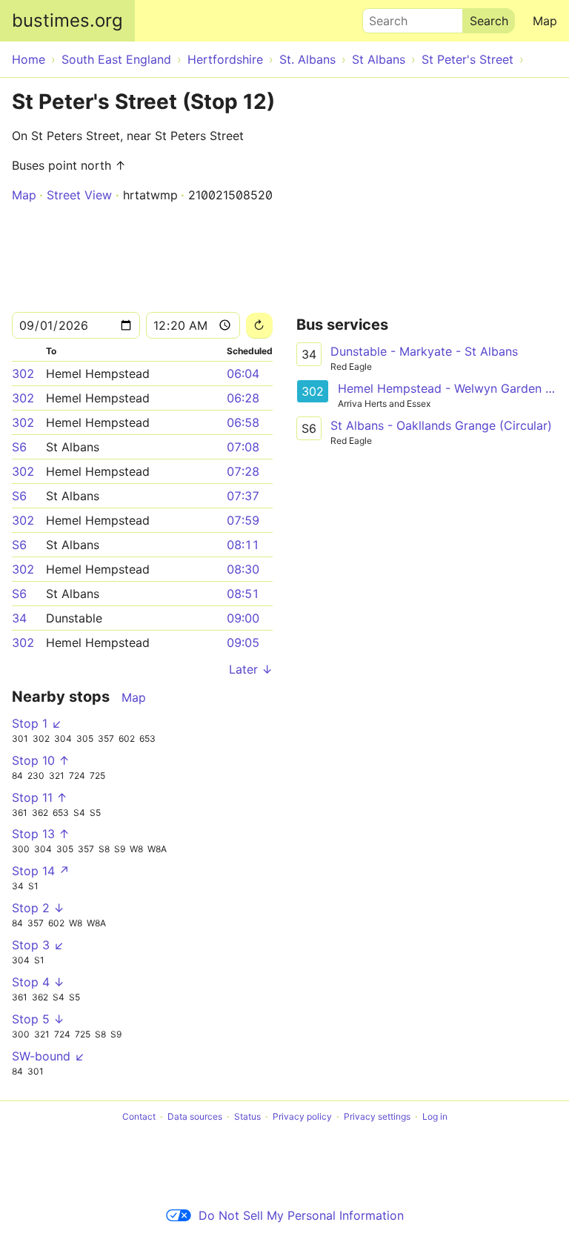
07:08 (243, 446)
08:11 (243, 544)
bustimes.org (67, 20)
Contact (139, 1116)
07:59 (243, 520)
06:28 (243, 398)
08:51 (243, 593)
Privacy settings (377, 1116)
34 (19, 618)
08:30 (243, 569)
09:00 (243, 618)
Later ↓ (251, 669)
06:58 (243, 422)
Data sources (194, 1116)
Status (247, 1116)
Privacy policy (302, 1116)
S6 (19, 446)
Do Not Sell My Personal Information (301, 1215)
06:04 (243, 373)
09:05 (243, 642)
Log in (434, 1116)
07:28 (243, 471)
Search (381, 17)
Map (545, 20)
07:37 (243, 495)
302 (23, 373)
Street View (79, 194)
